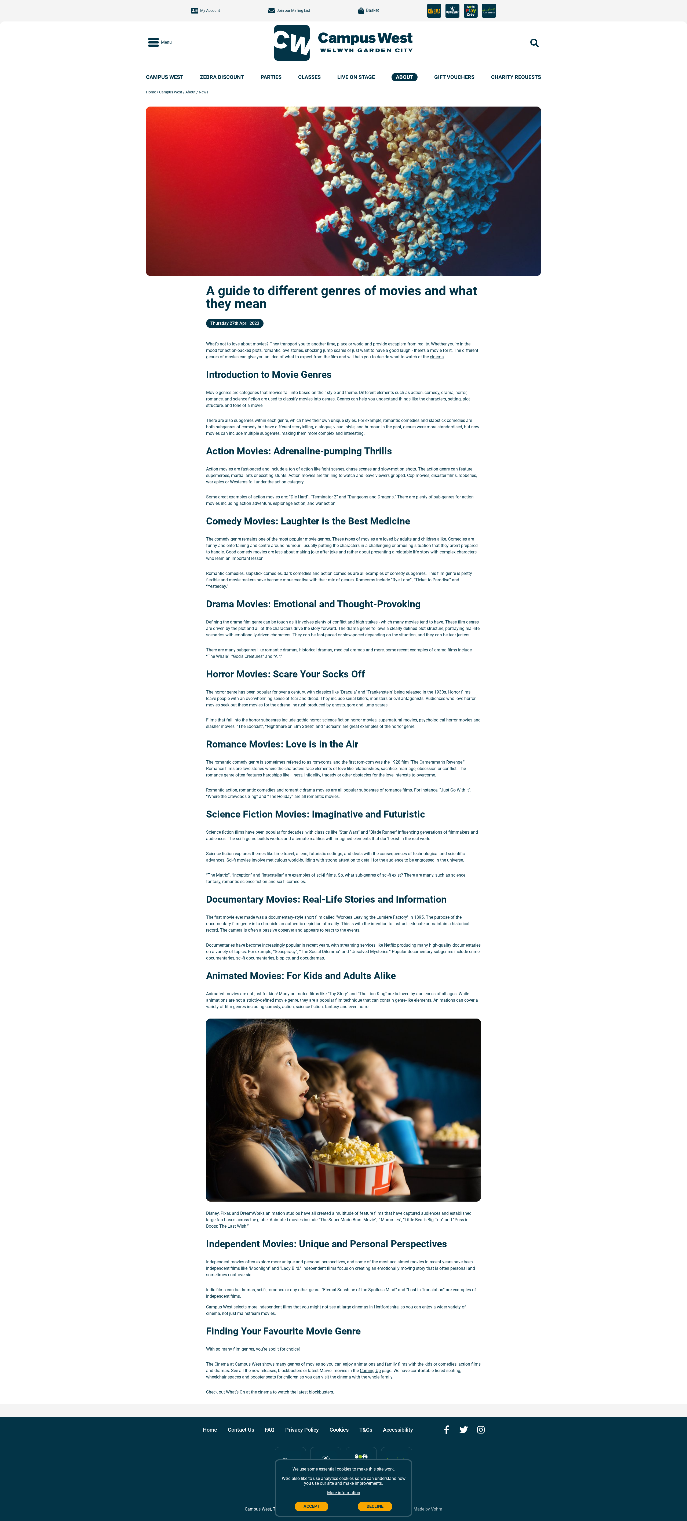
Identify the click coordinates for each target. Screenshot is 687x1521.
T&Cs (365, 1430)
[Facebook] (446, 1429)
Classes (309, 77)
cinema (437, 356)
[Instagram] (481, 1429)
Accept (312, 1506)
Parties (271, 77)
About (404, 77)
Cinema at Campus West (237, 1364)
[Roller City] (452, 11)
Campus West (164, 77)
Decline (375, 1506)
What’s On (235, 1392)
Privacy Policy (302, 1430)
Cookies (339, 1430)
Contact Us (241, 1430)
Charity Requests (516, 77)
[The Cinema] (434, 11)
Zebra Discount (222, 77)
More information (343, 1492)
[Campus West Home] (365, 43)
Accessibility (398, 1430)
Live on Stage (356, 77)
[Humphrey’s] (489, 11)
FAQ (270, 1430)
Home (151, 92)
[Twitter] (463, 1429)
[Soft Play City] (471, 11)
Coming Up (370, 1370)
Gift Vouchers (454, 77)
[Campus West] (291, 42)
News (203, 92)
